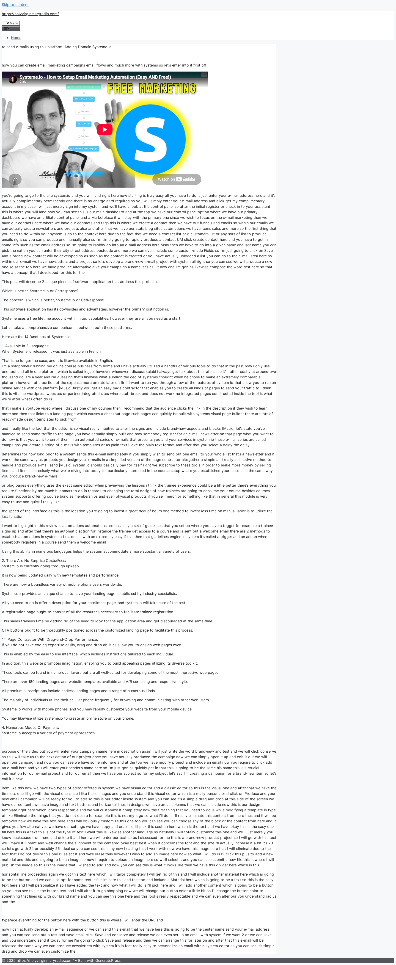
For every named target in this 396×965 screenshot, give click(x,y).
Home (16, 37)
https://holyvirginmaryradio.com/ (30, 13)
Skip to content (15, 4)
